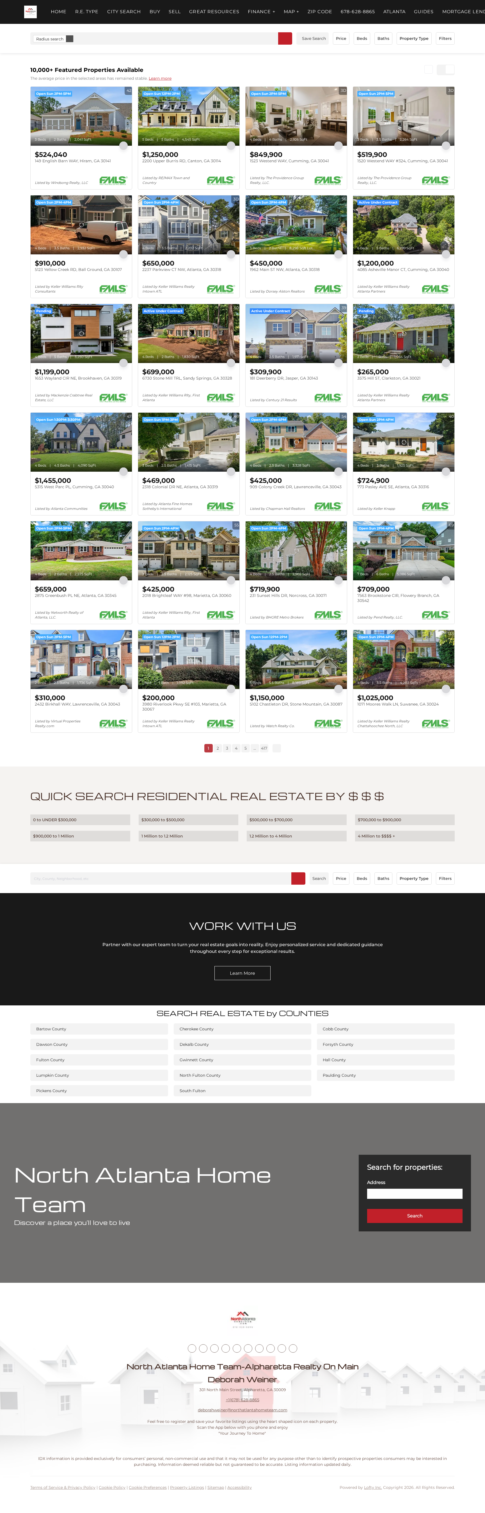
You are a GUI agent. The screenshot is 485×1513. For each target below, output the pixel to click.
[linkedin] (203, 1348)
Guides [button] (424, 11)
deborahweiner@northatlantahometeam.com (242, 1409)
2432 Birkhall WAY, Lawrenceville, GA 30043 (77, 704)
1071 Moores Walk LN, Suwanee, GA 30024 (398, 704)
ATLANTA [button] (394, 11)
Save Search (314, 38)
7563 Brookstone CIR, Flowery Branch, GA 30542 (398, 598)
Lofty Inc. (373, 1487)
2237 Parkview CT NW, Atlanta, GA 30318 (181, 269)
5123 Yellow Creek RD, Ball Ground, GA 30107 (78, 269)
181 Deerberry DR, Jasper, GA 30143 (284, 378)
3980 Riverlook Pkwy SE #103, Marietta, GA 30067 (184, 707)
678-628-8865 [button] (358, 11)
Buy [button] (155, 11)
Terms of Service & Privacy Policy (62, 1487)
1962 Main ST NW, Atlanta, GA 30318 (285, 269)
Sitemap (215, 1487)
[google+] (293, 1348)
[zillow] (225, 1348)
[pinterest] (282, 1348)
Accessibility (239, 1487)
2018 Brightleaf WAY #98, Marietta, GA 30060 (186, 595)
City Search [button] (124, 11)
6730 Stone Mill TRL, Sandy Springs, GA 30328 (187, 378)
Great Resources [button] (214, 11)
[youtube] (248, 1348)
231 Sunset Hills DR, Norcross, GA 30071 (288, 595)
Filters (445, 38)
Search (319, 878)
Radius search (49, 39)
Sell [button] (175, 11)
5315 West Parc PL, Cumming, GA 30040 (74, 486)
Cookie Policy (112, 1487)
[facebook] (192, 1348)
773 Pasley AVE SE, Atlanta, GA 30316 (393, 486)
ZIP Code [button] (320, 11)
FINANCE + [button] (261, 11)
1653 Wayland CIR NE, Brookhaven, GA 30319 (78, 378)
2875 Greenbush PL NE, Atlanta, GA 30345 (75, 595)
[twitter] (214, 1348)
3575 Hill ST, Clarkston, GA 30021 (388, 378)
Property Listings (187, 1487)
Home (59, 11)
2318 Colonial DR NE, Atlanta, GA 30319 (180, 486)
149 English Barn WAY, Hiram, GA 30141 (73, 160)
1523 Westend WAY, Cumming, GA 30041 (289, 160)
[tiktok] (259, 1348)
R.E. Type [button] (87, 11)
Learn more (160, 78)
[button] (30, 12)
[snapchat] (270, 1348)
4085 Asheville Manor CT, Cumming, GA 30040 (403, 269)
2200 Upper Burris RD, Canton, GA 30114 (181, 160)
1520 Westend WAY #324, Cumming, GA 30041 (402, 160)
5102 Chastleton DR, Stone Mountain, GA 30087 (296, 704)
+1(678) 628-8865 (242, 1399)
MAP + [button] (291, 11)
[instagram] (237, 1348)
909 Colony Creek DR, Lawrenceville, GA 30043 (296, 486)
